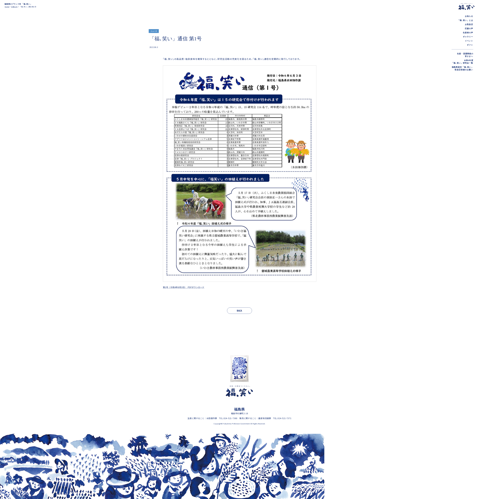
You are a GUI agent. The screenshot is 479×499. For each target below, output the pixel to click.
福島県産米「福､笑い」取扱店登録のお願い (462, 68)
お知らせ (469, 16)
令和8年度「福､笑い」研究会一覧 (462, 61)
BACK (239, 310)
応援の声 (469, 28)
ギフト (470, 45)
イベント (469, 41)
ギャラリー (468, 37)
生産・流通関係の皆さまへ (465, 55)
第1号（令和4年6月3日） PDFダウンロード (183, 287)
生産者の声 (468, 33)
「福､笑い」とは (465, 20)
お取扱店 (469, 24)
